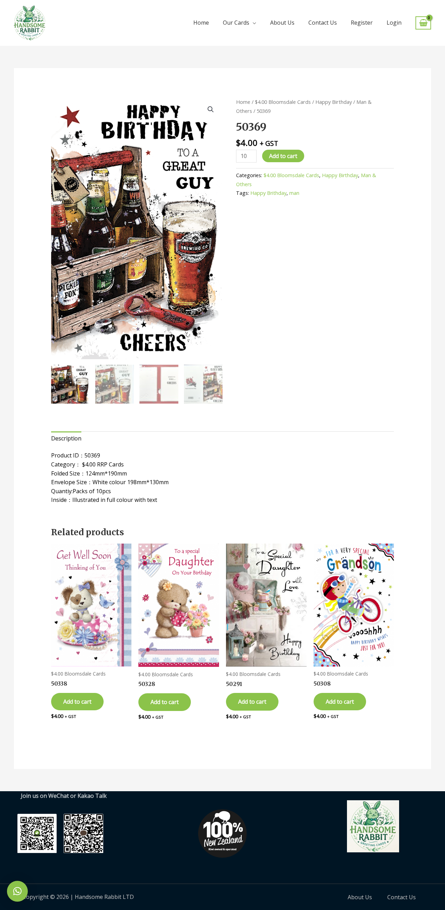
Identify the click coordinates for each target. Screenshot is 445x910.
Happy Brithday (268, 193)
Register (362, 22)
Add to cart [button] (77, 701)
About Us (282, 22)
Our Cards (236, 22)
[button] (210, 109)
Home (201, 22)
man (294, 193)
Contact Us (322, 22)
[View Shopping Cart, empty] (423, 23)
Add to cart (283, 156)
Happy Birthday (333, 101)
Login (394, 22)
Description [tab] (66, 438)
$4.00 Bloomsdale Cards (283, 101)
